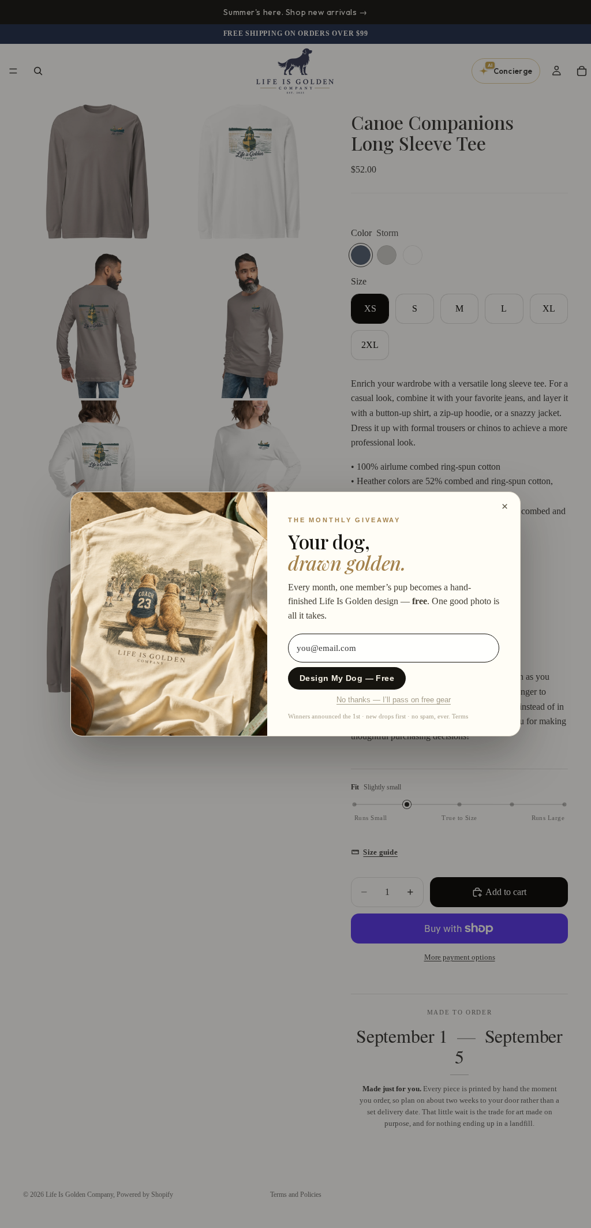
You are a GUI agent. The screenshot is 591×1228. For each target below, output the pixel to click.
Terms (460, 716)
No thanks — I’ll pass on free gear (393, 700)
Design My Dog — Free (347, 678)
